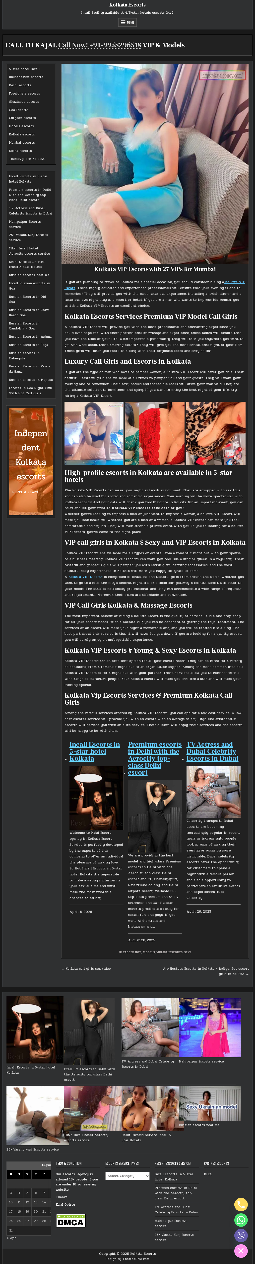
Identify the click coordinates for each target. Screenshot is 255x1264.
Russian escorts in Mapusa (31, 379)
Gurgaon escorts (22, 117)
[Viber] (241, 1235)
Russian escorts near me (29, 275)
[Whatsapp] (241, 1220)
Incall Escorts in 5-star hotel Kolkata (28, 179)
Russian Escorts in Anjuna (30, 336)
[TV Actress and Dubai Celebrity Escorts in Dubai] (153, 1028)
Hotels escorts (21, 126)
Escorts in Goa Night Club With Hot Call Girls (30, 391)
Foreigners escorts (24, 93)
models (149, 952)
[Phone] (241, 1204)
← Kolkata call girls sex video (86, 968)
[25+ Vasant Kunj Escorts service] (37, 1116)
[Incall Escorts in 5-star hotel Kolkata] (35, 1030)
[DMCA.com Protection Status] (71, 1226)
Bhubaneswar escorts (26, 77)
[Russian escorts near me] (210, 1104)
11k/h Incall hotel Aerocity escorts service (29, 251)
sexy (187, 952)
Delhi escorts (20, 85)
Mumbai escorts (22, 142)
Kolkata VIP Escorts (85, 576)
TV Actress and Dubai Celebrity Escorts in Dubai (30, 211)
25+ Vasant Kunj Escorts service (32, 1149)
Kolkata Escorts (127, 5)
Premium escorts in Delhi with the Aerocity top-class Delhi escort (30, 195)
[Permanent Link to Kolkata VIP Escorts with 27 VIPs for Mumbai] (155, 164)
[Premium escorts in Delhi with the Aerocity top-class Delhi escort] (89, 1032)
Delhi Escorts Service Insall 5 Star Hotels (27, 264)
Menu (130, 22)
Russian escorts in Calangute (24, 356)
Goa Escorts (18, 109)
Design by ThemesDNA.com (127, 1259)
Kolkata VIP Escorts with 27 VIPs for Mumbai (155, 269)
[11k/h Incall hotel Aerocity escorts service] (95, 1109)
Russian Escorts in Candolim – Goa (24, 326)
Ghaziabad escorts (24, 101)
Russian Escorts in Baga (28, 344)
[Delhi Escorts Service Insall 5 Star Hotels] (153, 1109)
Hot (138, 952)
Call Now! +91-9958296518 (99, 45)
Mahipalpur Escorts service (201, 1061)
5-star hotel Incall (24, 69)
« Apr (11, 1238)
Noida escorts (20, 150)
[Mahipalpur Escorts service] (210, 1028)
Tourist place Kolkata (27, 158)
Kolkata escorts (22, 134)
